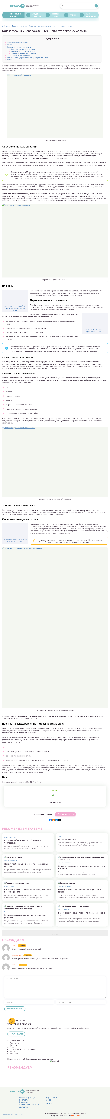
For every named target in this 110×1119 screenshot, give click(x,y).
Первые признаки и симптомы (19, 47)
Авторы (13, 1051)
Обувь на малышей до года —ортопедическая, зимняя (95, 330)
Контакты (14, 1045)
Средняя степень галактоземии (24, 51)
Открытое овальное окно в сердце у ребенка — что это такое (81, 867)
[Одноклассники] (53, 820)
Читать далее (16, 1034)
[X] (59, 820)
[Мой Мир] (56, 820)
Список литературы (67, 839)
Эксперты (14, 1054)
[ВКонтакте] (50, 820)
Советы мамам (55, 15)
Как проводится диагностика (18, 55)
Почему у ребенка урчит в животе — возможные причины (26, 865)
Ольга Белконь (55, 802)
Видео (9, 60)
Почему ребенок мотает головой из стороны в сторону (15, 540)
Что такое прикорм (19, 1024)
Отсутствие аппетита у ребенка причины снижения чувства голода (15, 308)
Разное (73, 15)
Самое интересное (91, 15)
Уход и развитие (36, 15)
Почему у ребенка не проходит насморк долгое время (79, 890)
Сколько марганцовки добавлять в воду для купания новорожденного (27, 890)
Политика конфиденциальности (23, 1049)
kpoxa (17, 5)
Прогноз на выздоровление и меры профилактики (27, 58)
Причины (10, 45)
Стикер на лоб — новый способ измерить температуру (22, 841)
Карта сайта (14, 1043)
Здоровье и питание (15, 15)
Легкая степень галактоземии (23, 49)
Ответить (22, 945)
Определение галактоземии (18, 43)
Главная (7, 26)
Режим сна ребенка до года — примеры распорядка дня (81, 914)
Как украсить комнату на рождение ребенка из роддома (25, 916)
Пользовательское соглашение (12, 1114)
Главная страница (17, 1041)
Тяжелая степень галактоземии (23, 53)
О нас (12, 1047)
